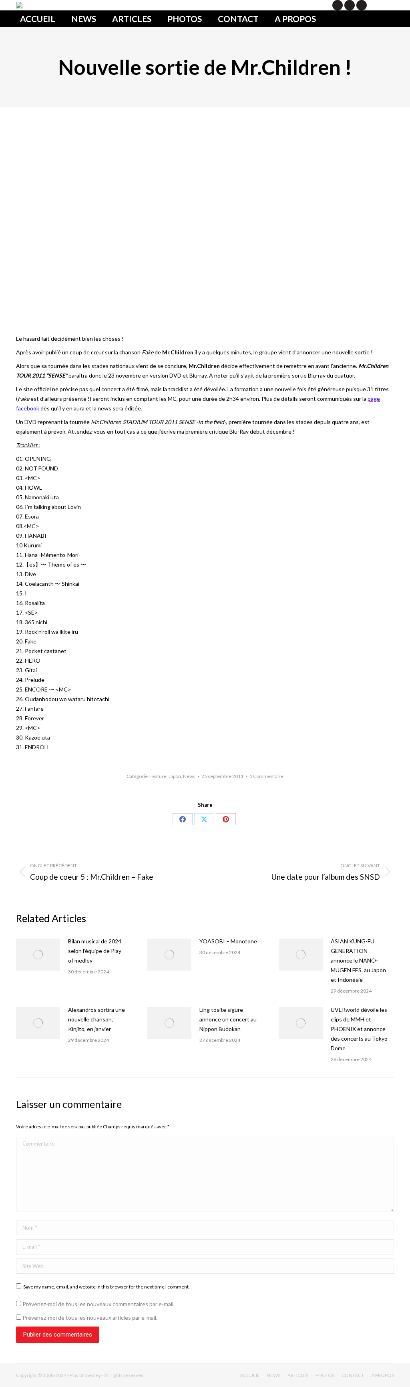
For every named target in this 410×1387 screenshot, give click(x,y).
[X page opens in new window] (337, 5)
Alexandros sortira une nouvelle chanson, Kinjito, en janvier (96, 1019)
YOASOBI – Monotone (228, 941)
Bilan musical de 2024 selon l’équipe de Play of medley (94, 951)
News (189, 776)
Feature (158, 776)
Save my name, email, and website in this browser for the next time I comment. (106, 1287)
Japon (175, 776)
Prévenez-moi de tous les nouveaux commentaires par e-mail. (98, 1304)
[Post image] (38, 955)
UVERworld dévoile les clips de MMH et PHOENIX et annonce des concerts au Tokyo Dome (359, 1028)
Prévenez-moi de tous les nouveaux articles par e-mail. (89, 1317)
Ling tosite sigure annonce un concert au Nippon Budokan (228, 1019)
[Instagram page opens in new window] (361, 5)
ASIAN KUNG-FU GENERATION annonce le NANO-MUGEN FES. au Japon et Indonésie (358, 960)
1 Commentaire (266, 776)
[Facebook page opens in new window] (349, 5)
